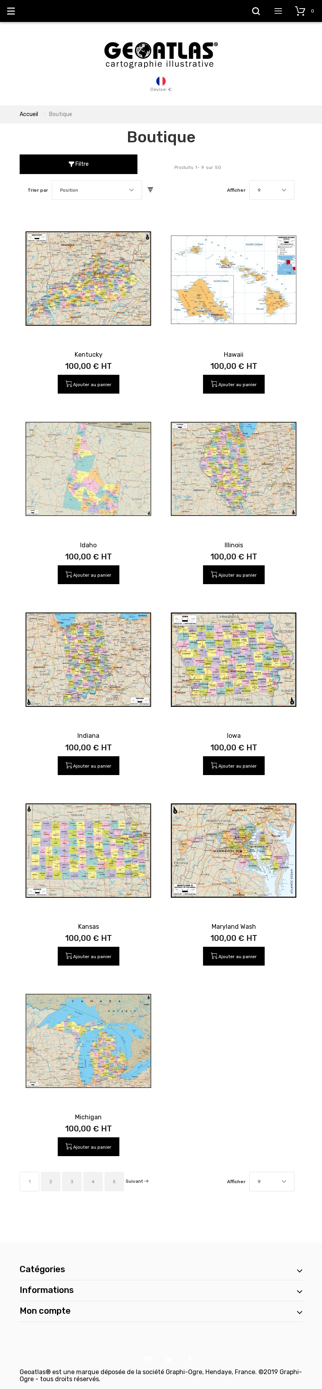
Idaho (88, 545)
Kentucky (88, 354)
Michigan (88, 1117)
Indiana (88, 735)
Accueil (29, 114)
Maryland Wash (234, 926)
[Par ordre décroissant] (150, 190)
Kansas (88, 926)
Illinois (234, 545)
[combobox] (97, 190)
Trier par (37, 190)
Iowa (234, 735)
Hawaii (233, 354)
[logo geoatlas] (161, 38)
